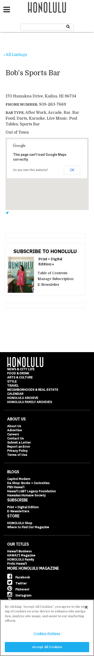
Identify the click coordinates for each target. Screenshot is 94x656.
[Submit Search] (68, 26)
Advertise (14, 430)
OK (72, 170)
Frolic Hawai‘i (17, 563)
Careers (13, 434)
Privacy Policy (17, 451)
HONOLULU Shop (19, 523)
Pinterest (22, 589)
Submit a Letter (19, 442)
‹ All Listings (15, 55)
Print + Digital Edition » (50, 261)
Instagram (23, 595)
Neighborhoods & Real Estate (32, 390)
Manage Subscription (56, 279)
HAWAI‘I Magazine (21, 555)
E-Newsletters (18, 511)
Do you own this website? (30, 170)
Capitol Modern (18, 479)
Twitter (21, 583)
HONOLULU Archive (22, 398)
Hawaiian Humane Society (26, 495)
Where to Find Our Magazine (28, 527)
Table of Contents (52, 273)
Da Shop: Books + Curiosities (28, 483)
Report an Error (18, 446)
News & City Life (21, 369)
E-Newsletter (48, 285)
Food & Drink (18, 373)
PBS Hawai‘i (15, 487)
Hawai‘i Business (19, 551)
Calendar (15, 394)
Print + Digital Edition (23, 507)
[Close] (86, 607)
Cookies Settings (47, 633)
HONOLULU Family (20, 559)
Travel (13, 385)
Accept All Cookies (47, 647)
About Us (14, 426)
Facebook (22, 577)
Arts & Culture (20, 377)
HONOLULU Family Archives (29, 402)
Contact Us (15, 438)
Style (12, 381)
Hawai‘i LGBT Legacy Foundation (31, 491)
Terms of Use (17, 455)
